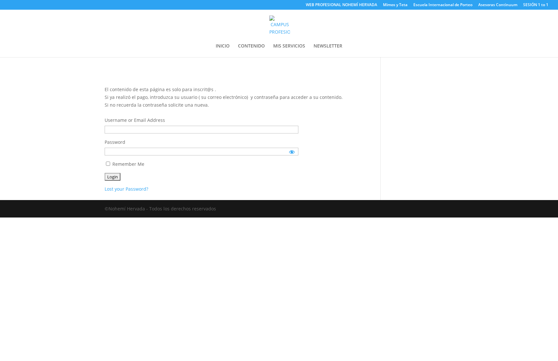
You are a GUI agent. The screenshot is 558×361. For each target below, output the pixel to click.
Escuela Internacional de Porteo (442, 5)
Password (115, 142)
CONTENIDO (251, 46)
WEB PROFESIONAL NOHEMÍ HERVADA (341, 5)
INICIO (223, 46)
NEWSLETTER (328, 46)
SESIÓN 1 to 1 (535, 5)
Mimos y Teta (395, 5)
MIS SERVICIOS (289, 46)
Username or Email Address (135, 120)
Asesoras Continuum (497, 5)
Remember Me (127, 164)
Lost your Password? (126, 189)
